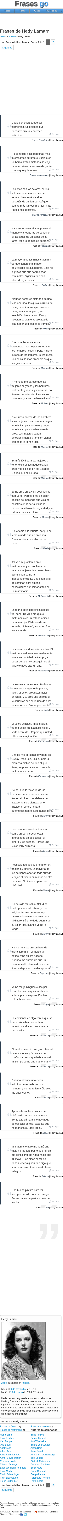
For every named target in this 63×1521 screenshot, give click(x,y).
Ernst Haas (36, 1467)
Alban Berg (36, 1448)
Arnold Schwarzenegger (43, 1454)
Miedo (46, 548)
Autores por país (27, 1505)
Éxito (46, 710)
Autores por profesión (9, 1505)
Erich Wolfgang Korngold (13, 1467)
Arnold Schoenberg (10, 1454)
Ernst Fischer (7, 1438)
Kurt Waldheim (38, 1441)
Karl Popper (6, 1441)
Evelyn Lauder (38, 1474)
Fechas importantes (43, 1505)
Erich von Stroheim (40, 1464)
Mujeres (45, 368)
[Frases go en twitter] (25, 1514)
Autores (37, 11)
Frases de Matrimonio (11, 1430)
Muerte (45, 517)
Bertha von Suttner (40, 1444)
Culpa (46, 1004)
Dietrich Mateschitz (40, 1461)
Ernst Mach (6, 1471)
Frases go (15, 1512)
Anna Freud (36, 1451)
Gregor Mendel (38, 1438)
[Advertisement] (31, 21)
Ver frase (55, 134)
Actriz (4, 1383)
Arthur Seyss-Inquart (10, 1458)
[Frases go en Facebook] (21, 1514)
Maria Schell (6, 1434)
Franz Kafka (36, 1481)
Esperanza (43, 741)
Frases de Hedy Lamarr (24, 31)
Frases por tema (23, 1503)
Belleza (45, 1176)
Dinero (45, 816)
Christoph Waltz (8, 1461)
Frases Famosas (40, 214)
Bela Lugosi (36, 1458)
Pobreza (45, 246)
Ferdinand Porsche (40, 1478)
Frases (7, 11)
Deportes (44, 973)
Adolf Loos (5, 1448)
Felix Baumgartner (9, 1478)
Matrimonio (43, 596)
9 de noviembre (19, 1389)
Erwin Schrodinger (9, 1474)
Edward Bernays (8, 1464)
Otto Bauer (5, 1444)
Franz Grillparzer (8, 1481)
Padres (45, 285)
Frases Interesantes (39, 175)
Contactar (54, 1512)
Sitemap (3, 1514)
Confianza (44, 1035)
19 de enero (16, 1392)
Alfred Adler (6, 1451)
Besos (45, 1133)
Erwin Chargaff (38, 1471)
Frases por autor (38, 1503)
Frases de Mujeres (40, 1426)
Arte (47, 1207)
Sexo (46, 1097)
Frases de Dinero (9, 1426)
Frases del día (51, 11)
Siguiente (7, 47)
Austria (25, 1383)
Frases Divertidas (40, 140)
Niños (46, 328)
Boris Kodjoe (37, 1434)
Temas (22, 11)
